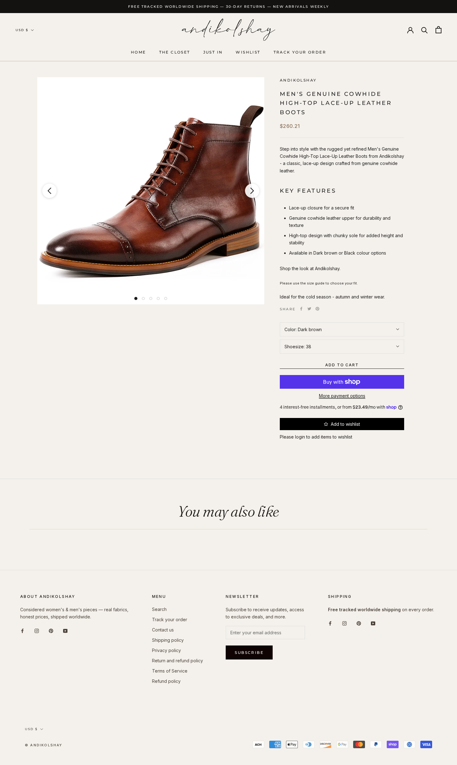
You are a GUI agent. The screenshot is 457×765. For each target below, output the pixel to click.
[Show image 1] (135, 298)
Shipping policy (168, 640)
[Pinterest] (317, 309)
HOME (138, 52)
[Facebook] (301, 309)
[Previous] (49, 191)
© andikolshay (43, 745)
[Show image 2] (143, 298)
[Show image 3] (150, 298)
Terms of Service (169, 670)
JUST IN (213, 52)
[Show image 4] (158, 298)
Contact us (163, 629)
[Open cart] (438, 29)
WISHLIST (248, 52)
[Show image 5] (165, 298)
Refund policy (166, 681)
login (300, 436)
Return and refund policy (177, 660)
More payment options (342, 395)
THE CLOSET (174, 52)
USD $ (22, 30)
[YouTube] (65, 630)
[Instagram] (37, 630)
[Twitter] (309, 309)
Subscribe (249, 652)
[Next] (252, 191)
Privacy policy (166, 650)
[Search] (424, 29)
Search (159, 609)
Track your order (300, 52)
